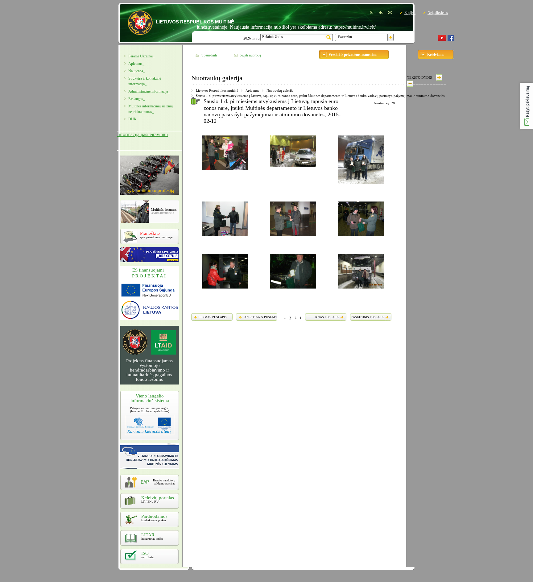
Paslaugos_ (136, 99)
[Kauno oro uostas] (361, 237)
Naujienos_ (136, 71)
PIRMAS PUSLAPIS (213, 317)
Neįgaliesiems (438, 12)
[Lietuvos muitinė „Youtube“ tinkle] (442, 40)
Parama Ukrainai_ (141, 56)
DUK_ (133, 119)
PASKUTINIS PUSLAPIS (367, 317)
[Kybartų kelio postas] (293, 289)
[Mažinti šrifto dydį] (410, 84)
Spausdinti (209, 55)
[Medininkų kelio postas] (361, 289)
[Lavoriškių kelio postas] (293, 167)
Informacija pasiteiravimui (142, 134)
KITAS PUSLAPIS (327, 317)
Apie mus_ (136, 63)
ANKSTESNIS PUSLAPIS (261, 317)
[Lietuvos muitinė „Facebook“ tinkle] (451, 40)
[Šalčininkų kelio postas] (361, 185)
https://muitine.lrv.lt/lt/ (341, 27)
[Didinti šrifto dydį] (439, 77)
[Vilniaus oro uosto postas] (225, 171)
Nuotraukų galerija (279, 90)
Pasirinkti (345, 37)
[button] (526, 106)
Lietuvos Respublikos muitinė (217, 90)
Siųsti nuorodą (250, 55)
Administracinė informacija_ (149, 91)
